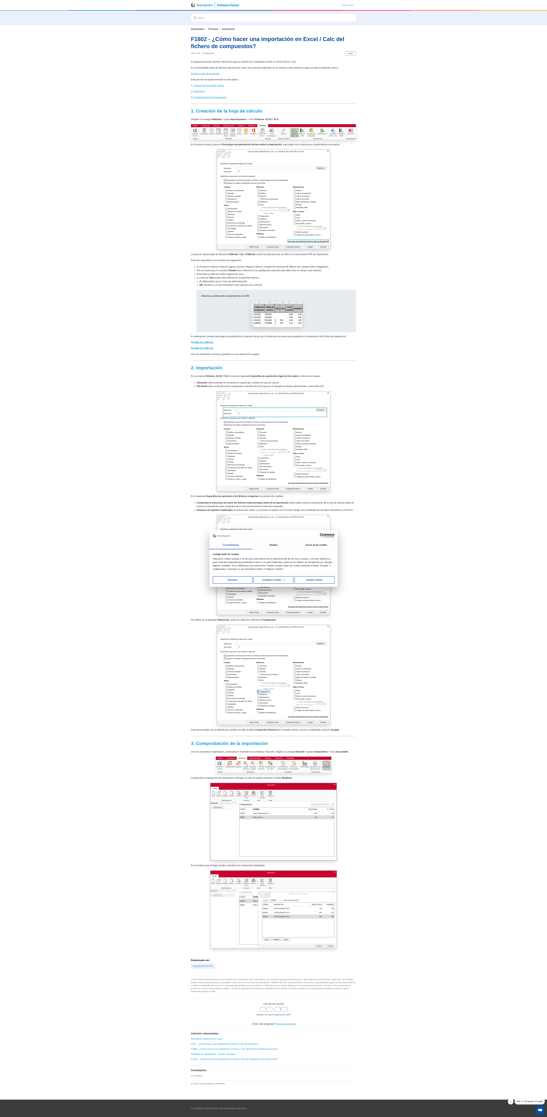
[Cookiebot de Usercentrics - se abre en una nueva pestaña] (322, 535)
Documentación (228, 29)
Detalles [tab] (274, 545)
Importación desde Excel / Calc (206, 1039)
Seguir (350, 53)
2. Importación (198, 91)
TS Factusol (213, 29)
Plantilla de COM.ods (202, 348)
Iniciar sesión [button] (347, 5)
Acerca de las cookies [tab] (316, 545)
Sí (266, 1009)
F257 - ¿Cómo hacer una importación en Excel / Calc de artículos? (224, 1044)
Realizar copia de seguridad (205, 74)
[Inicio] (215, 5)
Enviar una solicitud (286, 1024)
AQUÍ (240, 565)
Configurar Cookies (272, 580)
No (281, 1009)
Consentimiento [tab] (231, 545)
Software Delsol (197, 29)
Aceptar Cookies (314, 580)
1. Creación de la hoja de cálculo (207, 85)
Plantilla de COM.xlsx (202, 342)
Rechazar (232, 580)
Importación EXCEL (203, 966)
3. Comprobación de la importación (208, 97)
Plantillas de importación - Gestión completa (213, 1054)
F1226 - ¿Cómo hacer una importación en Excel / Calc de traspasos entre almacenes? (234, 1059)
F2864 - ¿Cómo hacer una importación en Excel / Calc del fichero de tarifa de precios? (234, 1049)
